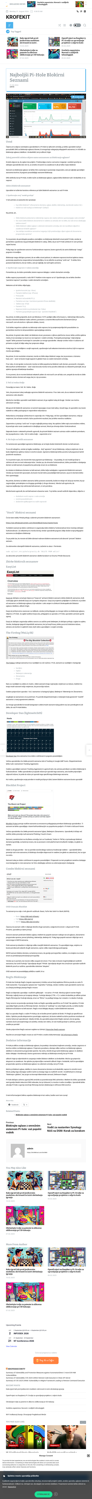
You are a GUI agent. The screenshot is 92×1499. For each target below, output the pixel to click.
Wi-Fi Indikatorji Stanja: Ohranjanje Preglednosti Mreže (56, 3)
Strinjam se (43, 1494)
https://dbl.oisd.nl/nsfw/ (30, 922)
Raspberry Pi (13, 1445)
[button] (88, 1455)
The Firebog (10, 663)
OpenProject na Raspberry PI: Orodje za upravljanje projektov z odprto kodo (74, 40)
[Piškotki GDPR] (4, 1476)
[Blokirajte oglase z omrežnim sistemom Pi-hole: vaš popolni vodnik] (3, 750)
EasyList (9, 598)
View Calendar (11, 1346)
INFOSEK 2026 (21, 1333)
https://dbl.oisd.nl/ (26, 919)
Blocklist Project (12, 824)
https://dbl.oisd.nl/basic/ (30, 916)
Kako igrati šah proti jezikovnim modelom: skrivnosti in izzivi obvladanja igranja (29, 41)
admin (12, 87)
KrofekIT (18, 17)
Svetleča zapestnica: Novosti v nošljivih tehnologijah (71, 52)
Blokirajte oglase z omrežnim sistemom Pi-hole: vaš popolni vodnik (41, 1115)
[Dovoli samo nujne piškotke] (56, 1494)
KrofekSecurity (16, 1369)
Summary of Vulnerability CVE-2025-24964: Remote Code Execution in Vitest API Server (38, 1378)
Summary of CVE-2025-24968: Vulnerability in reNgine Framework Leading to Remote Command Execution (45, 1381)
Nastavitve (12, 1487)
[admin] (18, 1151)
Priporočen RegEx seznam (55, 1029)
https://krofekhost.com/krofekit (37, 1152)
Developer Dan (11, 756)
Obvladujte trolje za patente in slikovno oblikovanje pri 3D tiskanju (32, 52)
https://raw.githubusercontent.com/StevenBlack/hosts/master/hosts (32, 523)
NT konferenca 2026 (24, 1340)
